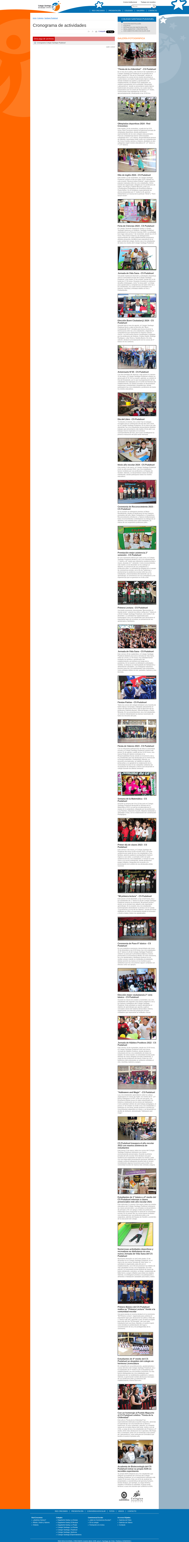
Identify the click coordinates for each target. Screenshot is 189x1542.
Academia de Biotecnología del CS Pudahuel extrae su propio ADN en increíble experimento (134, 1468)
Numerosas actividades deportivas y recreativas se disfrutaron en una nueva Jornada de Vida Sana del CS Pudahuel (135, 1252)
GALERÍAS (140, 11)
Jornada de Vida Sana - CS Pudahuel (136, 273)
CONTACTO (152, 11)
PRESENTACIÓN (115, 11)
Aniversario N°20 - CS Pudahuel (133, 372)
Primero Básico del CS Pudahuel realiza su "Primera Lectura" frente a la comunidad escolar (136, 1309)
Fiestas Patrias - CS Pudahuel (132, 702)
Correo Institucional (130, 2)
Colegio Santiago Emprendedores (70, 1535)
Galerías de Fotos (125, 1520)
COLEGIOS (129, 11)
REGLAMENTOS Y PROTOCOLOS (135, 29)
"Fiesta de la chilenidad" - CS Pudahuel (137, 69)
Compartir (101, 31)
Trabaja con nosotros (148, 2)
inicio (35, 18)
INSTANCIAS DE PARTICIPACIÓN (135, 27)
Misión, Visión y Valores (41, 1522)
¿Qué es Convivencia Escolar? (100, 1520)
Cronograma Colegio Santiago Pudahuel (51, 43)
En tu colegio (94, 1522)
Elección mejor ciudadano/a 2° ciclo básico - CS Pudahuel (135, 996)
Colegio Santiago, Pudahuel (67, 1530)
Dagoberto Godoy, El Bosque (68, 1522)
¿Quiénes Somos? (39, 1520)
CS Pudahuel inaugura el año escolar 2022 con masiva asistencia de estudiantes (136, 1145)
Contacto (122, 1525)
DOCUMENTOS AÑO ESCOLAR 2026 (136, 31)
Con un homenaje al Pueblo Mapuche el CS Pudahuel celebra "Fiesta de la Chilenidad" (136, 1415)
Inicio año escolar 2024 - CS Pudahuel (136, 465)
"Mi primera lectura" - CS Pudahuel (135, 896)
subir (108, 47)
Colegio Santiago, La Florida (68, 1527)
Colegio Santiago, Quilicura (67, 1532)
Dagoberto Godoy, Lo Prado (67, 1525)
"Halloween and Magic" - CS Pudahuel (136, 1092)
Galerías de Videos (125, 1522)
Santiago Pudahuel (51, 18)
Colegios (40, 18)
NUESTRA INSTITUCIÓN (132, 24)
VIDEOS (121, 1511)
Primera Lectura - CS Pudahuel (133, 608)
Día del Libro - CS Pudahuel (131, 419)
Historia (35, 1525)
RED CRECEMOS (98, 11)
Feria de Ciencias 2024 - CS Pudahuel (136, 226)
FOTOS (111, 1511)
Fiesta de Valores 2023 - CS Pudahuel (136, 746)
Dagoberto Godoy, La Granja (68, 1520)
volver (113, 47)
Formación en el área (96, 1525)
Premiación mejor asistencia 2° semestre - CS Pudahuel (133, 554)
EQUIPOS (126, 26)
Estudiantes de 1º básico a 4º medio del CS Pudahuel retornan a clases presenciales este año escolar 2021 (137, 1199)
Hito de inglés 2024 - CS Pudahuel (134, 175)
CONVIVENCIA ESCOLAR (96, 1511)
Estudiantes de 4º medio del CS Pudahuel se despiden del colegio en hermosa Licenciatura (136, 1361)
